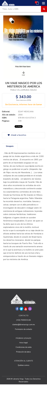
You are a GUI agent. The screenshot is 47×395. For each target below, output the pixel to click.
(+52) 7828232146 (23, 320)
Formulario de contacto (23, 329)
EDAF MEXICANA (26, 111)
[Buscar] (44, 9)
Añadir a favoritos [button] (18, 135)
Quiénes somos (23, 365)
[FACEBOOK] (17, 309)
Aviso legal (23, 343)
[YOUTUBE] (26, 309)
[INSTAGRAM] (30, 309)
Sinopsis (10, 146)
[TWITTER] (21, 309)
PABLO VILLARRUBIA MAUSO (23, 90)
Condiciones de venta (23, 347)
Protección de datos (23, 352)
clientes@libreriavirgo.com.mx (23, 324)
